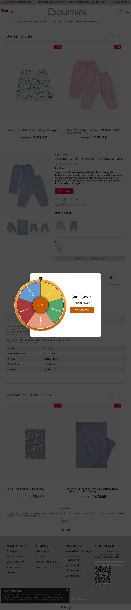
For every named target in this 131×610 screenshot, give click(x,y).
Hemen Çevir (81, 309)
